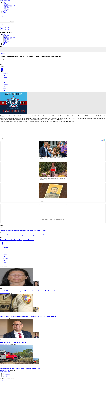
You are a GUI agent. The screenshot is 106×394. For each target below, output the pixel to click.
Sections (3, 2)
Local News (6, 3)
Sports (3, 11)
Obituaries (4, 12)
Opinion (5, 10)
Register (3, 24)
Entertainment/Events (8, 6)
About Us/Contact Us (6, 374)
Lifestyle (5, 8)
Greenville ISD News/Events (9, 5)
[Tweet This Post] (54, 69)
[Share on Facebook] (54, 68)
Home (3, 373)
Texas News (6, 9)
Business (6, 4)
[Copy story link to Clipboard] (54, 70)
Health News (6, 7)
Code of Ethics (4, 375)
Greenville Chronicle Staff (4, 293)
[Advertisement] (20, 49)
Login (3, 23)
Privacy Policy (4, 376)
